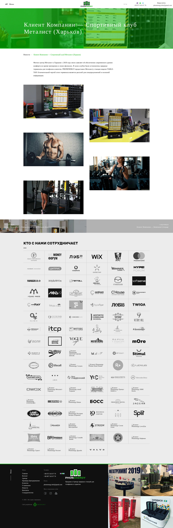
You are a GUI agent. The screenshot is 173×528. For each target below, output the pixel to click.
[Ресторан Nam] (54, 377)
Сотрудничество (27, 493)
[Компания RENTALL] (75, 281)
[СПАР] (54, 401)
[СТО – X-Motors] (75, 329)
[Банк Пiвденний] (75, 377)
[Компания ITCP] (54, 329)
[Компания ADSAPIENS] (54, 281)
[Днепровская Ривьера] (118, 329)
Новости (26, 55)
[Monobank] (33, 269)
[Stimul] (139, 353)
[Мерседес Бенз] (139, 377)
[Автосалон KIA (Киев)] (118, 377)
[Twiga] (139, 305)
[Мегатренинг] (75, 426)
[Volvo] (96, 450)
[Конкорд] (75, 317)
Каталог (25, 476)
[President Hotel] (118, 401)
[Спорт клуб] (54, 426)
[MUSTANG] (96, 341)
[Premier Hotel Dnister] (96, 365)
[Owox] (33, 389)
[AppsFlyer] (96, 305)
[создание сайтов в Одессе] (39, 504)
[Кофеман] (139, 438)
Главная (25, 473)
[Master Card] (139, 257)
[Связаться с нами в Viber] (60, 473)
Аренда (24, 478)
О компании (26, 485)
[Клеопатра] (139, 329)
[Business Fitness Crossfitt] (54, 438)
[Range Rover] (33, 414)
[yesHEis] (75, 305)
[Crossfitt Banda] (75, 438)
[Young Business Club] (96, 377)
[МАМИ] (96, 353)
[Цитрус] (54, 269)
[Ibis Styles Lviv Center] (33, 438)
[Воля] (33, 341)
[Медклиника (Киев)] (33, 353)
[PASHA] (118, 341)
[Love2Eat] (139, 426)
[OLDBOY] (54, 353)
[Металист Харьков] (54, 389)
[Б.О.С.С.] (96, 401)
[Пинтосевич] (33, 257)
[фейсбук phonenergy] (45, 493)
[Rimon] (75, 401)
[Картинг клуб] (33, 377)
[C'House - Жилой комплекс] (118, 293)
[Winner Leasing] (118, 269)
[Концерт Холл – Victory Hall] (139, 317)
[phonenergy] (86, 4)
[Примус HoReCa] (118, 389)
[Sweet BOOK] (54, 341)
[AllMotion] (118, 353)
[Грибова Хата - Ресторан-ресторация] (54, 305)
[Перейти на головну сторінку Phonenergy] (75, 474)
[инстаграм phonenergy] (50, 493)
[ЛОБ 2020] (75, 257)
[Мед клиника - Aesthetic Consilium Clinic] (96, 317)
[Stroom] (96, 426)
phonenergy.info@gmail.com (161, 5)
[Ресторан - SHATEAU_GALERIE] (118, 317)
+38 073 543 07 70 (140, 5)
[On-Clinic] (33, 317)
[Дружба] (75, 450)
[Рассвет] (54, 450)
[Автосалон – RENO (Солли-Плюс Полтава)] (33, 329)
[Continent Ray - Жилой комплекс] (33, 305)
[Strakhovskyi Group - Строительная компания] (139, 293)
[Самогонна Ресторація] (96, 281)
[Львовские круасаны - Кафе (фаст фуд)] (75, 293)
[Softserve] (139, 281)
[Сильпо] (75, 365)
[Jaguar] (139, 401)
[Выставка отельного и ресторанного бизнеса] (96, 389)
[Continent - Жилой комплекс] (96, 293)
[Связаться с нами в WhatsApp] (62, 473)
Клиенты (25, 483)
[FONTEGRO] (33, 401)
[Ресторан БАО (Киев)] (118, 414)
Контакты (25, 490)
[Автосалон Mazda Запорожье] (118, 281)
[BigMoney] (54, 257)
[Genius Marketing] (33, 426)
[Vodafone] (75, 269)
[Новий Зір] (54, 414)
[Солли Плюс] (118, 426)
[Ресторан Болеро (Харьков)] (75, 414)
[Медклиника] (54, 317)
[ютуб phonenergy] (56, 493)
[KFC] (118, 257)
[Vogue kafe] (75, 341)
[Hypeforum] (139, 269)
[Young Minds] (33, 293)
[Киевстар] (96, 269)
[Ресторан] (96, 329)
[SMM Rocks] (139, 389)
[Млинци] (96, 438)
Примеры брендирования (31, 481)
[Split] (139, 414)
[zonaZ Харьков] (75, 389)
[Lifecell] (54, 365)
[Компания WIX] (96, 257)
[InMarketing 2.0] (33, 281)
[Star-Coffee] (118, 438)
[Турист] (33, 450)
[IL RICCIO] (33, 365)
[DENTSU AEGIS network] (75, 353)
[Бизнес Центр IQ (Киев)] (96, 414)
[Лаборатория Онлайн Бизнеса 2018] (118, 305)
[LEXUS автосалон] (139, 365)
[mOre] (139, 341)
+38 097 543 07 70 (50, 476)
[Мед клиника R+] (118, 365)
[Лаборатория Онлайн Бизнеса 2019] (54, 293)
